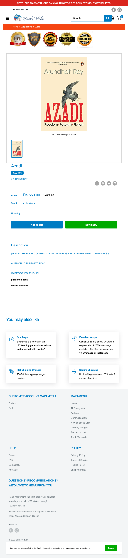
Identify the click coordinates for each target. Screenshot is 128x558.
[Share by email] (115, 183)
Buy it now (91, 224)
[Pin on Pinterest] (103, 183)
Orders (12, 403)
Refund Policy (78, 464)
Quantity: (16, 213)
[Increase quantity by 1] (43, 213)
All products (26, 26)
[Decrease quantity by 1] (26, 213)
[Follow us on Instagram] (119, 9)
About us (13, 469)
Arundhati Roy (19, 179)
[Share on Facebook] (97, 183)
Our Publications (79, 417)
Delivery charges (79, 427)
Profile (12, 408)
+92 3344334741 (19, 9)
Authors (75, 412)
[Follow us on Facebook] (113, 9)
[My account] (112, 18)
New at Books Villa (80, 422)
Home (15, 26)
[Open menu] (7, 18)
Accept (111, 548)
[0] (119, 18)
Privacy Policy (78, 455)
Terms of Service (79, 459)
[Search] (108, 18)
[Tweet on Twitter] (109, 183)
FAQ (11, 459)
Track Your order (79, 437)
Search (12, 455)
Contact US (14, 464)
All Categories (78, 408)
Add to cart (37, 224)
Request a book (79, 432)
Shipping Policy (78, 469)
